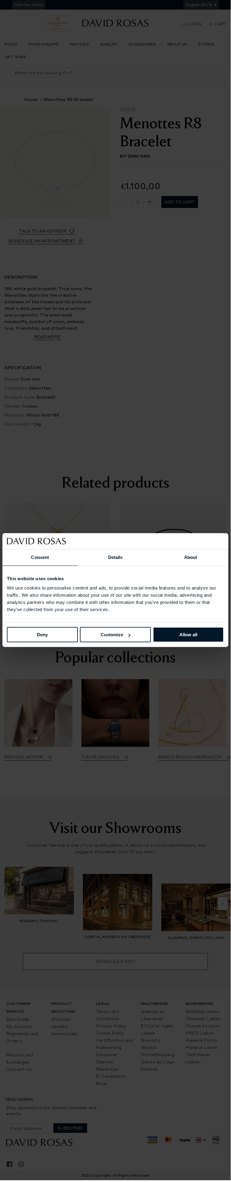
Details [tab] (115, 557)
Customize (112, 634)
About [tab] (190, 557)
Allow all (188, 634)
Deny (42, 634)
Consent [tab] (40, 557)
